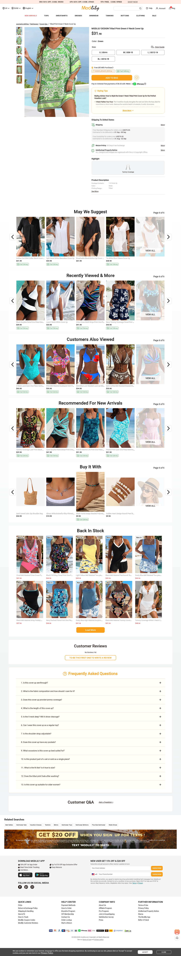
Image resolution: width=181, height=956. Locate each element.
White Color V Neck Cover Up (27, 258)
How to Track (23, 917)
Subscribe (156, 868)
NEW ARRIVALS (31, 16)
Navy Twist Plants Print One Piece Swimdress (153, 322)
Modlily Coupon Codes (26, 920)
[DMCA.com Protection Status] (128, 931)
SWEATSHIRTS (61, 16)
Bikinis (56, 825)
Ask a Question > (106, 802)
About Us (102, 905)
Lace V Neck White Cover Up (57, 258)
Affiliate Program (105, 908)
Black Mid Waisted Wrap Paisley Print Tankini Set (34, 620)
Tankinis (47, 825)
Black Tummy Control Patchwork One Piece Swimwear (67, 322)
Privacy (140, 883)
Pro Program (104, 911)
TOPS (46, 16)
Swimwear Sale (21, 825)
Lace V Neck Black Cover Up (86, 258)
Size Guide (159, 47)
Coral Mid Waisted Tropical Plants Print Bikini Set (34, 386)
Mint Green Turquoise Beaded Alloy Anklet (92, 513)
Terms (134, 883)
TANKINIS (109, 16)
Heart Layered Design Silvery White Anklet (62, 513)
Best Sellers (9, 825)
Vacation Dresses (35, 825)
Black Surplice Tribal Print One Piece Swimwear (124, 322)
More (163, 125)
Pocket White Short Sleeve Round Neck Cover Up (154, 258)
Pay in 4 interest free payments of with (112, 84)
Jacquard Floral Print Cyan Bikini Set (60, 386)
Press (101, 920)
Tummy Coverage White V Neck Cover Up (150, 620)
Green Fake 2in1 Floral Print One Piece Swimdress (35, 450)
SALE (154, 16)
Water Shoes (113, 825)
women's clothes (22, 24)
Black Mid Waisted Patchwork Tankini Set (121, 575)
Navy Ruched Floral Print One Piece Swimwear (63, 620)
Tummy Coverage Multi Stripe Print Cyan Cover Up (125, 258)
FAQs (20, 905)
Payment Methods (68, 905)
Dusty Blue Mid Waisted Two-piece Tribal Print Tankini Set (156, 575)
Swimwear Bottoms (82, 825)
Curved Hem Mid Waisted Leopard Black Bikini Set (125, 386)
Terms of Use (143, 905)
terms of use (87, 939)
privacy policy (98, 939)
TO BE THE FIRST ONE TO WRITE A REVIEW (90, 657)
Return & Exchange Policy (28, 908)
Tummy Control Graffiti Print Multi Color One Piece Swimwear (99, 322)
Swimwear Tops (67, 825)
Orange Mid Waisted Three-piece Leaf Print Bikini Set (126, 450)
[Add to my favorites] (136, 77)
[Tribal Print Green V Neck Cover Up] (57, 72)
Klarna (140, 914)
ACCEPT (145, 952)
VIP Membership (67, 914)
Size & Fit (21, 914)
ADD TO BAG (112, 78)
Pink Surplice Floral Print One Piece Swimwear (33, 322)
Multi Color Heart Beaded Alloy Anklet (150, 513)
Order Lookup (66, 920)
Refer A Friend (143, 920)
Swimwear (34, 24)
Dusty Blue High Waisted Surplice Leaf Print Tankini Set (96, 620)
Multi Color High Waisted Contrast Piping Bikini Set (95, 386)
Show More (127, 110)
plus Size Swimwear (98, 825)
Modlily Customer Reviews (28, 923)
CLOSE (164, 952)
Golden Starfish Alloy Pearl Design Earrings (32, 513)
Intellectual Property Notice (148, 911)
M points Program (68, 911)
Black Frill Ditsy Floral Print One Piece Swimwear (64, 575)
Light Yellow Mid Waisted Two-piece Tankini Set (94, 575)
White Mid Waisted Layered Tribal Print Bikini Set (64, 450)
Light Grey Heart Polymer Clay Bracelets (121, 513)
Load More (90, 630)
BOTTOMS (125, 16)
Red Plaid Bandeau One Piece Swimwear (151, 450)
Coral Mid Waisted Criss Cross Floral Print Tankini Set (36, 575)
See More (95, 191)
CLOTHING (140, 16)
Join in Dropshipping (107, 914)
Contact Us (65, 917)
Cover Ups (43, 24)
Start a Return (66, 923)
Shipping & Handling (25, 911)
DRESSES (78, 16)
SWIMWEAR (93, 16)
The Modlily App (144, 917)
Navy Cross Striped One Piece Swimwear (91, 450)
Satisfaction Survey (106, 917)
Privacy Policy (143, 908)
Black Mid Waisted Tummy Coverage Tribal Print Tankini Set (128, 620)
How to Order (66, 908)
